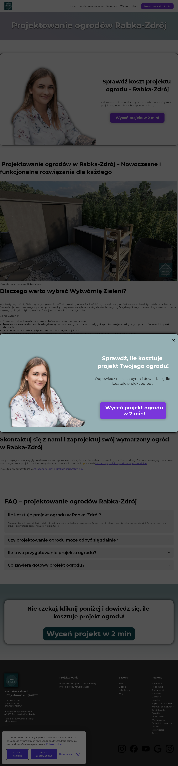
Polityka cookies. (54, 744)
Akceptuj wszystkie (17, 754)
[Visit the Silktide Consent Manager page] (78, 754)
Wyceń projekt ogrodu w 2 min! (134, 411)
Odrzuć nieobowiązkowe (43, 754)
